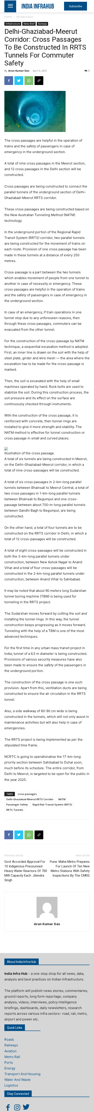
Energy (9, 1068)
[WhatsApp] (28, 80)
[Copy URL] (39, 80)
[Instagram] (17, 1107)
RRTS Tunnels (14, 809)
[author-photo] (47, 918)
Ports (8, 1062)
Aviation (10, 1051)
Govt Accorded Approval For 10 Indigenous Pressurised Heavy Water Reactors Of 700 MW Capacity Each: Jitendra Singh (25, 871)
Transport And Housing (22, 1074)
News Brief (29, 23)
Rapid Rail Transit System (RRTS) (52, 804)
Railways (42, 23)
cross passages (27, 794)
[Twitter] (18, 80)
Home (8, 17)
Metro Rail (12, 1057)
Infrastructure (24, 17)
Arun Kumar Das (18, 70)
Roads (9, 1039)
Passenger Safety (17, 804)
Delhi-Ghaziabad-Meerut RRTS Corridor (30, 799)
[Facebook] (8, 80)
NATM (62, 799)
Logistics (11, 1085)
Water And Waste (17, 1080)
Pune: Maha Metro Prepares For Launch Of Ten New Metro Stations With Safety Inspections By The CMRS (70, 868)
